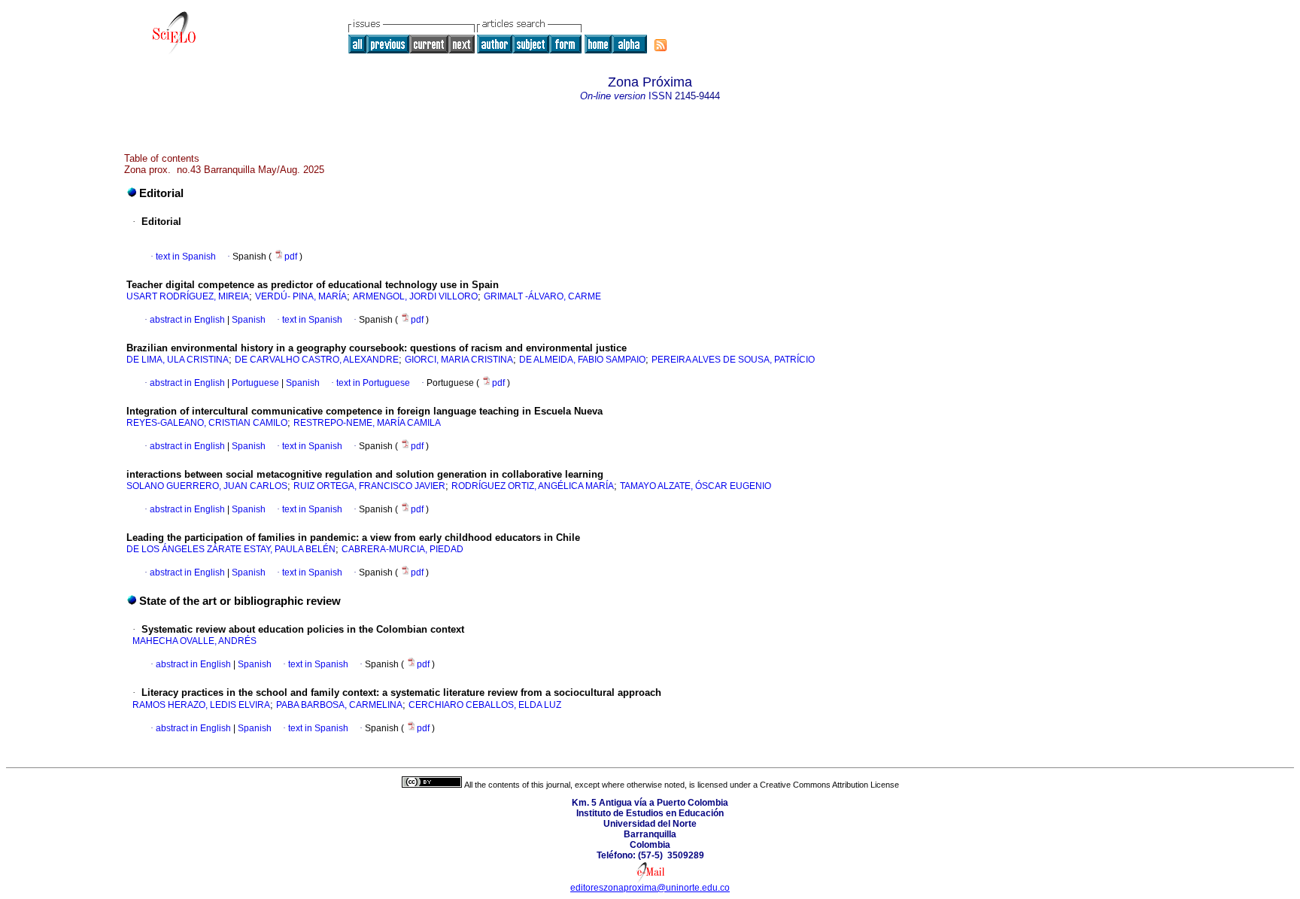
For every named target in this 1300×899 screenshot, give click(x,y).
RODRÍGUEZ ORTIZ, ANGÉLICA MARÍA (532, 486)
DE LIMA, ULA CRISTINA (177, 359)
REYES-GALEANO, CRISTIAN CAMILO (206, 423)
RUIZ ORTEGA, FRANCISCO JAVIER (369, 486)
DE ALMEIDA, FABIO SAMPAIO (582, 359)
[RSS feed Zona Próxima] (661, 45)
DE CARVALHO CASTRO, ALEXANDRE (317, 359)
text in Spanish (186, 256)
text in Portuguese (373, 383)
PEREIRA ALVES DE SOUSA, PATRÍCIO (733, 359)
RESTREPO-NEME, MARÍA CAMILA (367, 423)
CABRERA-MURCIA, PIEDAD (402, 549)
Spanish (247, 319)
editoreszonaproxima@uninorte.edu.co (650, 887)
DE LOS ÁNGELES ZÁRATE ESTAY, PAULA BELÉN (231, 549)
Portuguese (254, 383)
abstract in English (187, 319)
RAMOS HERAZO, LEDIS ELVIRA (201, 705)
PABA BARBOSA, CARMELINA (339, 705)
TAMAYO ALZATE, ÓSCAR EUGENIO (695, 486)
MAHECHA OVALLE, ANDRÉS (194, 641)
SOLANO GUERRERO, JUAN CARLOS (206, 486)
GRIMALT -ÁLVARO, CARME (542, 296)
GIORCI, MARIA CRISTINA (459, 359)
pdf (291, 256)
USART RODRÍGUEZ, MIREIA (187, 296)
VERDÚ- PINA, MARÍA (301, 296)
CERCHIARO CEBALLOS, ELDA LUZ (485, 705)
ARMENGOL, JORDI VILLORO (415, 296)
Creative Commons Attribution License (829, 784)
